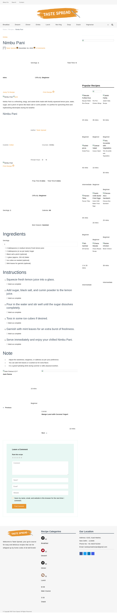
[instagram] (92, 553)
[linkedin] (88, 553)
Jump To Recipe (9, 92)
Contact (21, 2)
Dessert (17, 24)
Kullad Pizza (85, 151)
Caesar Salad (97, 151)
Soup (69, 24)
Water (18, 257)
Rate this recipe (17, 454)
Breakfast (6, 24)
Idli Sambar (85, 248)
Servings (6, 240)
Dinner (28, 24)
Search (14, 2)
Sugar (20, 251)
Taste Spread (11, 48)
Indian (11, 145)
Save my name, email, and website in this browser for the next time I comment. (39, 499)
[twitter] (85, 553)
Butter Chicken (107, 248)
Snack (78, 24)
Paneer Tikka (86, 201)
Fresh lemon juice (25, 248)
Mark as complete (14, 284)
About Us (6, 2)
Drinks (38, 24)
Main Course (46, 591)
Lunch (48, 24)
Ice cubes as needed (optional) (18, 260)
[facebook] (81, 553)
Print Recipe (47, 92)
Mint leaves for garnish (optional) (19, 263)
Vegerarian (90, 24)
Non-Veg (59, 24)
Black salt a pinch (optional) (17, 254)
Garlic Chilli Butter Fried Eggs (96, 203)
